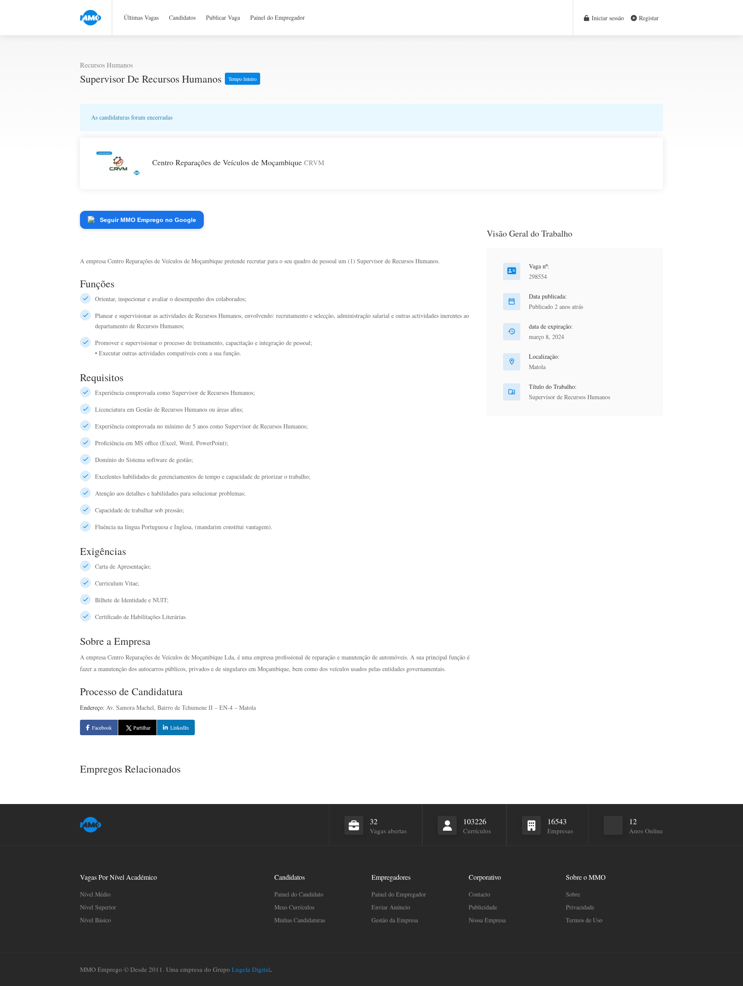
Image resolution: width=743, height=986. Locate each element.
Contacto (479, 894)
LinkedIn (179, 727)
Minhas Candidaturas (299, 920)
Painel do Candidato (298, 894)
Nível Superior (98, 907)
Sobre (573, 894)
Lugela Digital (251, 969)
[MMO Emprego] (90, 12)
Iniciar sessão (607, 18)
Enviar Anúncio (391, 907)
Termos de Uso (584, 920)
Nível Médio (95, 894)
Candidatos (182, 17)
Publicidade (483, 907)
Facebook (102, 727)
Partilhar (141, 727)
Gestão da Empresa (395, 920)
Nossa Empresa (487, 920)
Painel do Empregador (277, 17)
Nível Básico (95, 920)
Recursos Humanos (106, 64)
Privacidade (580, 907)
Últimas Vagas (141, 17)
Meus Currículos (294, 907)
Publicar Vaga (223, 17)
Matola (537, 367)
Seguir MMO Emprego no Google (148, 219)
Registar (648, 18)
